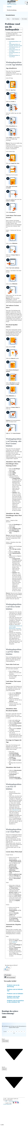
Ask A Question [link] (15, 18)
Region (3, 1039)
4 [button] (16, 1031)
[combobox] (5, 1041)
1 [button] (8, 1031)
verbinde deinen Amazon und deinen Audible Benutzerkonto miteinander (15, 627)
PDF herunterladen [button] (10, 977)
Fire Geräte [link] (24, 18)
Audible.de (14, 942)
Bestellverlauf (16, 810)
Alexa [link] (8, 18)
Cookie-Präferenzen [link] (7, 1104)
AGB (6, 1101)
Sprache (3, 1067)
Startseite (9, 6)
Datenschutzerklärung (13, 1101)
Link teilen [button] (8, 975)
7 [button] (24, 1031)
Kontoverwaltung (11, 10)
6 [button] (21, 1031)
